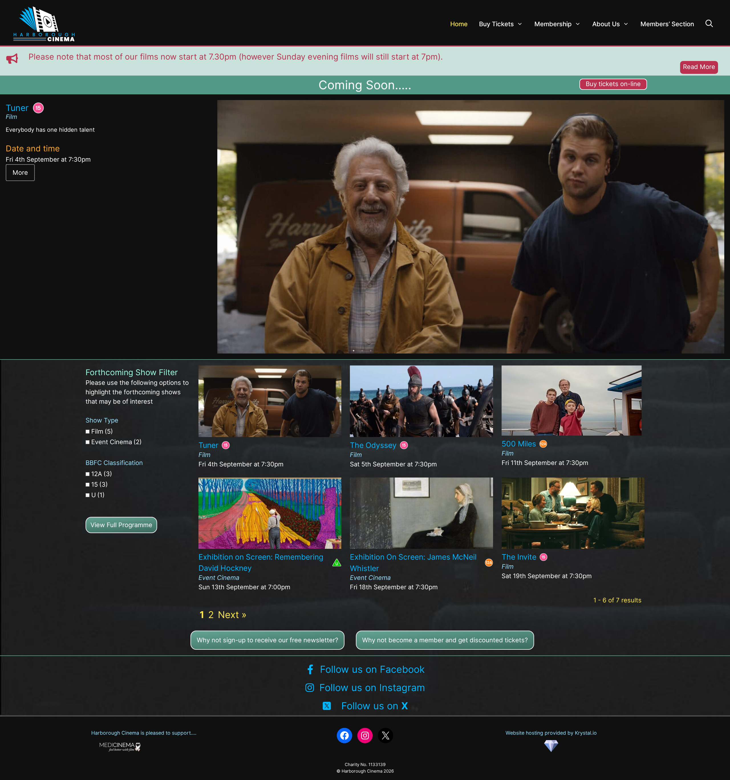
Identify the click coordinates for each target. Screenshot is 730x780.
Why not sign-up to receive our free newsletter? (267, 640)
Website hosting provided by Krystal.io (551, 733)
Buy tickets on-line (613, 84)
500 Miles (519, 443)
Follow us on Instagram (372, 687)
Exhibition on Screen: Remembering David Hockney (260, 562)
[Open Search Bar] (709, 24)
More (20, 172)
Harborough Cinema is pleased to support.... (143, 733)
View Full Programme (121, 525)
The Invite (519, 556)
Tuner (208, 445)
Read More (699, 66)
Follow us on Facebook (372, 669)
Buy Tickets (496, 24)
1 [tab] (353, 351)
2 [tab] (362, 351)
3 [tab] (371, 351)
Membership (553, 24)
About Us (606, 24)
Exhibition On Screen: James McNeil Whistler (413, 562)
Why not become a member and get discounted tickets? (445, 640)
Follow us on (374, 706)
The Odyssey (373, 445)
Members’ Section (667, 24)
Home (459, 24)
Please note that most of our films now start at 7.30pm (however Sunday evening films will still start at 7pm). (236, 57)
